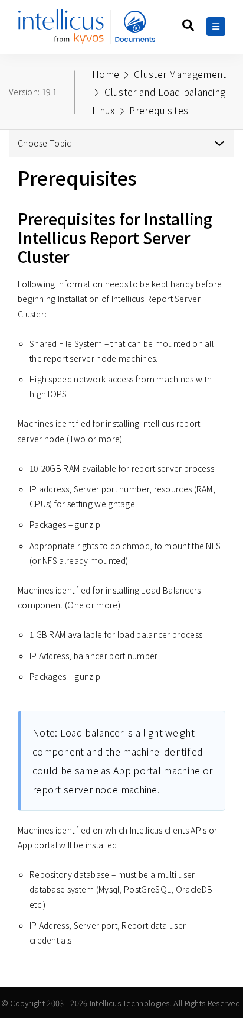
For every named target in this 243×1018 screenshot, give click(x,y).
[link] (89, 31)
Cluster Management (180, 74)
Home (105, 74)
